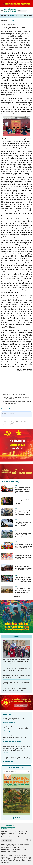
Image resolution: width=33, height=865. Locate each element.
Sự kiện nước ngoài (8, 761)
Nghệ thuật (19, 15)
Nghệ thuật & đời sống (9, 722)
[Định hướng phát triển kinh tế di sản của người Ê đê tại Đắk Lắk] (7, 501)
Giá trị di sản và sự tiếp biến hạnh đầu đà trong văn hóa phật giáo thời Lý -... (23, 524)
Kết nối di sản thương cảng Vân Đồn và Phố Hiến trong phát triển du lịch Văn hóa (23, 535)
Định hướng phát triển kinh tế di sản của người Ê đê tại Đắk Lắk (23, 501)
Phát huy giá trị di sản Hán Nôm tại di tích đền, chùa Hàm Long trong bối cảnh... (23, 512)
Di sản (12, 21)
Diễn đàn (6, 15)
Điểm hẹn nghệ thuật (8, 731)
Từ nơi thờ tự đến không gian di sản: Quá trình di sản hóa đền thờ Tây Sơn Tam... (23, 568)
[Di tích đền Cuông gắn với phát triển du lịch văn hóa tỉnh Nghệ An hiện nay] (7, 589)
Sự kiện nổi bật (22, 10)
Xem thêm (16, 596)
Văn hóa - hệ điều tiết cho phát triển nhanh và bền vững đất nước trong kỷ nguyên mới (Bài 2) (16, 737)
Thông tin (25, 15)
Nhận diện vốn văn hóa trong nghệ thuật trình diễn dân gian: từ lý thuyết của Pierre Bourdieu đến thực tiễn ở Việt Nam (16, 748)
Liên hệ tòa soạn (6, 840)
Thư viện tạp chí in (16, 768)
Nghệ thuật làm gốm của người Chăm (14, 394)
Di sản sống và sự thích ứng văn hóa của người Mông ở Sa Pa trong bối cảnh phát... (23, 579)
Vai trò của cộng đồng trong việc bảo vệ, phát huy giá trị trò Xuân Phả (23, 557)
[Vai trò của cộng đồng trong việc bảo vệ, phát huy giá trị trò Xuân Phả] (7, 556)
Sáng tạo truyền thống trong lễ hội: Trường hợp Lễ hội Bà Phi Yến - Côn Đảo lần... (23, 546)
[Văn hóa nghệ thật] (8, 828)
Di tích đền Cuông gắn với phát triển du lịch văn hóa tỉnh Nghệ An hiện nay (22, 590)
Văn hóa (12, 15)
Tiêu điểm (5, 752)
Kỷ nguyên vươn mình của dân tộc (12, 741)
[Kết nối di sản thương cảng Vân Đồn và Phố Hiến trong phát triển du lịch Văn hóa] (7, 534)
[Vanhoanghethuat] (2, 15)
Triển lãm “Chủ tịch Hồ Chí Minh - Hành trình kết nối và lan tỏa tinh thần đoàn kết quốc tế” (16, 662)
